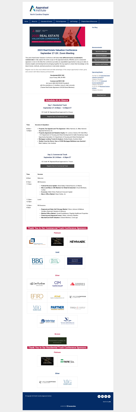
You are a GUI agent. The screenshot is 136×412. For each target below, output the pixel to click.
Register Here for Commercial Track (57, 166)
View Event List (101, 95)
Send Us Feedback (101, 55)
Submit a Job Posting (101, 64)
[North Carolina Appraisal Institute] (39, 16)
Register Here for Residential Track (57, 116)
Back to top (106, 401)
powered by (64, 406)
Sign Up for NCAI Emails (101, 60)
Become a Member (101, 51)
